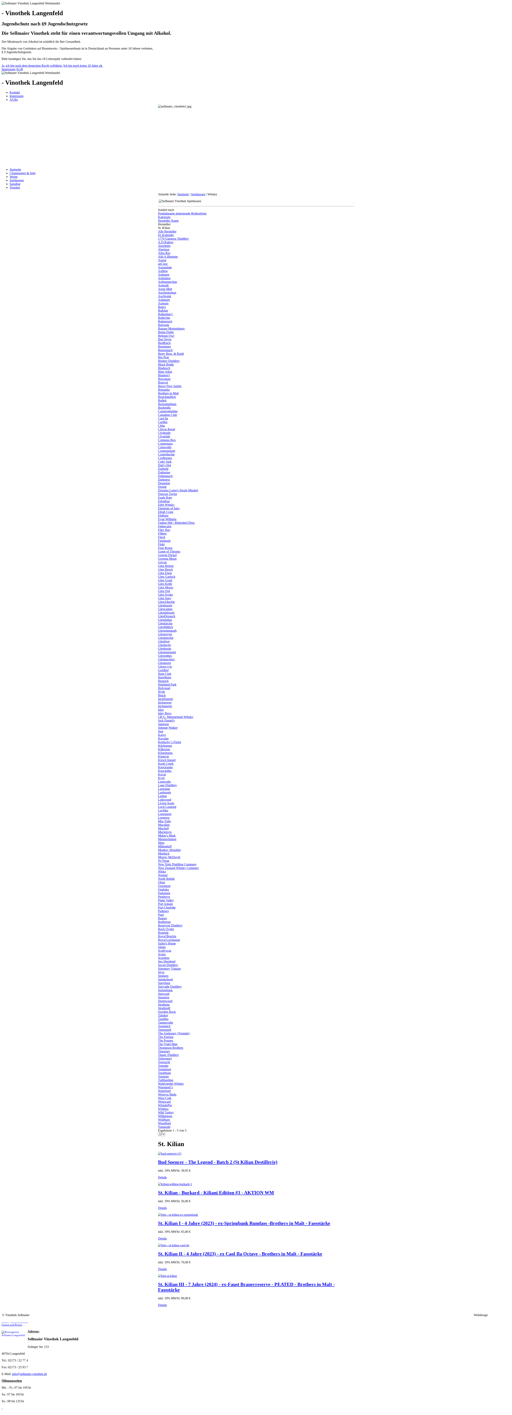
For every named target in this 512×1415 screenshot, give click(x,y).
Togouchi (164, 1062)
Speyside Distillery (170, 986)
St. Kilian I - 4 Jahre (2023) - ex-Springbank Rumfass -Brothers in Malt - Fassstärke (244, 1223)
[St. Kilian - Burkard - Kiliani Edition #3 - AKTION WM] (175, 1184)
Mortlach (163, 853)
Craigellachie (166, 454)
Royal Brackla (167, 936)
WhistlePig (165, 1105)
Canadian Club (167, 415)
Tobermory (165, 1058)
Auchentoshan (167, 292)
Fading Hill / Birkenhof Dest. (176, 522)
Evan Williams (167, 519)
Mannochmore (167, 839)
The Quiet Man (167, 1044)
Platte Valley (166, 900)
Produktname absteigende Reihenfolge (182, 213)
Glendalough (166, 612)
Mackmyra (165, 832)
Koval (162, 774)
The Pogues (165, 1040)
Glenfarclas (165, 623)
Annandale (165, 267)
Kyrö (161, 778)
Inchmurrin (165, 706)
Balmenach (165, 321)
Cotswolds (164, 447)
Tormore (163, 1076)
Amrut (162, 260)
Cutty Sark (165, 461)
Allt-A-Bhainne (168, 256)
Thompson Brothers (170, 1047)
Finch (161, 537)
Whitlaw (163, 1109)
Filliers (162, 533)
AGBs (14, 99)
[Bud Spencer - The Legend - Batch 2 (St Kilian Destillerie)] (169, 1153)
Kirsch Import (167, 760)
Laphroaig (164, 792)
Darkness (164, 479)
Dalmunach (165, 476)
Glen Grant (165, 580)
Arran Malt (165, 289)
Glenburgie (165, 605)
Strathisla (164, 1004)
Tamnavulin (165, 1022)
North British (166, 878)
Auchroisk (164, 296)
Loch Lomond (167, 806)
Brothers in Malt (168, 393)
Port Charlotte (167, 907)
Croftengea (165, 458)
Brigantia (164, 389)
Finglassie (164, 540)
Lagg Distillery (167, 785)
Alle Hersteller (167, 231)
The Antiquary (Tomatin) (174, 1033)
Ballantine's (165, 314)
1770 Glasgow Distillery (173, 238)
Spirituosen (17, 180)
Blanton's (164, 375)
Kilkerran (164, 749)
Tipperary (164, 1051)
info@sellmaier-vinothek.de (29, 1374)
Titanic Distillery (168, 1055)
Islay (161, 709)
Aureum (163, 303)
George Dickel (167, 555)
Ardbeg (163, 271)
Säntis (162, 947)
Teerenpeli (164, 1029)
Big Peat (163, 357)
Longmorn (164, 814)
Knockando (165, 767)
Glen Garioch (166, 576)
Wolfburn (164, 1119)
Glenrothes (165, 655)
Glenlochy (164, 645)
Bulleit (162, 400)
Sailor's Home (167, 943)
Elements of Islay (169, 508)
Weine (14, 176)
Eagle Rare (165, 497)
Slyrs (161, 972)
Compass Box (167, 440)
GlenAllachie (166, 602)
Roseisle (163, 932)
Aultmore (164, 299)
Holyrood (164, 688)
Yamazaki (164, 1127)
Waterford (164, 1091)
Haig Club (164, 673)
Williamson (165, 1116)
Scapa (162, 954)
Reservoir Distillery (170, 925)
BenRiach (164, 343)
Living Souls (166, 803)
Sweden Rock (167, 1011)
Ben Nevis (164, 339)
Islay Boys (164, 713)
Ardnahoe (164, 278)
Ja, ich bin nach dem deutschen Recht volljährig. (32, 65)
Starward (163, 993)
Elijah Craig (165, 512)
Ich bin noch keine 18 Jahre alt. (83, 65)
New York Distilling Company (177, 864)
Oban (161, 882)
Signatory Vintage (169, 968)
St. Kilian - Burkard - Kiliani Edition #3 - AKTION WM (216, 1192)
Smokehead (165, 979)
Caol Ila (163, 418)
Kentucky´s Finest (169, 742)
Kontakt (15, 92)
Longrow (164, 817)
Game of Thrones (169, 551)
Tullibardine (165, 1080)
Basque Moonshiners (171, 328)
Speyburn (164, 983)
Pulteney (163, 911)
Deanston (164, 483)
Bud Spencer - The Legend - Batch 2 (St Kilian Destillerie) (217, 1162)
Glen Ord (164, 591)
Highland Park (167, 684)
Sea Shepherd (166, 961)
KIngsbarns (165, 753)
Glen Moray (165, 587)
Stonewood (165, 1001)
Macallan (164, 824)
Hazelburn (164, 677)
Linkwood (164, 799)
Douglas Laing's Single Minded (178, 490)
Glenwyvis (165, 666)
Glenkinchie (165, 637)
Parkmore (164, 893)
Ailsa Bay (164, 253)
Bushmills (164, 407)
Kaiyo (162, 735)
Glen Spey (164, 598)
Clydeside (164, 433)
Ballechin (164, 317)
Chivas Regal (166, 429)
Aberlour (163, 249)
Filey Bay (164, 530)
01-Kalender (166, 235)
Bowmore (164, 379)
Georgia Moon (167, 558)
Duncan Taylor (167, 494)
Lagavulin (164, 781)
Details (162, 1177)
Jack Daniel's (166, 720)
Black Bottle (166, 364)
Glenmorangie (167, 652)
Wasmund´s (165, 1087)
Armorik (163, 285)
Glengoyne (165, 634)
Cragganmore (166, 450)
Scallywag (164, 950)
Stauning (163, 997)
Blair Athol (165, 371)
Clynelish (164, 436)
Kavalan (163, 738)
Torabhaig (164, 1073)
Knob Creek (166, 763)
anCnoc (163, 263)
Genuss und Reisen (15, 1323)
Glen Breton (166, 566)
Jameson (163, 724)
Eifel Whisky (166, 504)
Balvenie (163, 325)
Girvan (162, 562)
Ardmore (163, 274)
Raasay (162, 918)
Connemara (165, 443)
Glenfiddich (165, 627)
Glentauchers (166, 659)
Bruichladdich (167, 397)
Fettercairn (164, 526)
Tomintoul (164, 1069)
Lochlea (163, 810)
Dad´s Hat (164, 465)
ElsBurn (163, 515)
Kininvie (163, 756)
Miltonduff (165, 846)
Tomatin (163, 1065)
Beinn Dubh (166, 332)
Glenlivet (164, 641)
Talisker (163, 1015)
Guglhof (163, 670)
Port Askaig (165, 904)
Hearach (163, 681)
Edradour (164, 501)
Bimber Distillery (169, 361)
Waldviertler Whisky (171, 1083)
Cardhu (162, 422)
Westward (164, 1101)
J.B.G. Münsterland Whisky (175, 717)
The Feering (165, 1037)
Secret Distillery (168, 965)
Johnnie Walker (168, 727)
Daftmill (163, 468)
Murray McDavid (169, 857)
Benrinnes (164, 346)
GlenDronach (166, 616)
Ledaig (162, 796)
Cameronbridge (168, 411)
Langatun (164, 789)
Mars (161, 842)
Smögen (163, 975)
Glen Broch (165, 569)
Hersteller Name (168, 220)
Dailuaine (164, 472)
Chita (161, 425)
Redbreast (164, 922)
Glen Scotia (165, 594)
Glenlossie (164, 648)
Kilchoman (165, 745)
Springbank (165, 990)
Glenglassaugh (167, 630)
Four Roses (165, 548)
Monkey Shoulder (169, 850)
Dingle (162, 486)
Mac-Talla (164, 821)
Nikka (162, 871)
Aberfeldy (164, 246)
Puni (161, 914)
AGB (19, 69)
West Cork (164, 1098)
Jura (160, 731)
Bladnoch (164, 368)
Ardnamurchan (167, 281)
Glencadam (165, 609)
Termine (15, 187)
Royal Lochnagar (169, 940)
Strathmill (164, 1008)
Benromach (165, 350)
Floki (161, 544)
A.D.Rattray (166, 242)
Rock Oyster (166, 929)
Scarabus (163, 958)
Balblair (163, 310)
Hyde (161, 691)
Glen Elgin (165, 573)
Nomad (162, 875)
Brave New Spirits (169, 386)
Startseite (15, 169)
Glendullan (165, 619)
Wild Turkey (166, 1112)
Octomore (164, 886)
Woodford (164, 1123)
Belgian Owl (166, 335)
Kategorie (164, 217)
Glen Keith (165, 584)
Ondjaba (163, 889)
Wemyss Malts (167, 1094)
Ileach (162, 695)
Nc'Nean (163, 860)
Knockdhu (164, 771)
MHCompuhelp (499, 1315)
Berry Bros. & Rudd (171, 353)
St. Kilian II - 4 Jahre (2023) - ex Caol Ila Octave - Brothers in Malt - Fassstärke (240, 1253)
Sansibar (15, 184)
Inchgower (165, 702)
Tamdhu (163, 1019)
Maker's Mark (167, 835)
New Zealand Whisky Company (178, 868)
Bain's (162, 307)
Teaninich (164, 1026)
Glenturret (164, 663)
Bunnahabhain (167, 404)
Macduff (163, 828)
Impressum (8, 69)
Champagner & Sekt (22, 173)
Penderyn (164, 896)
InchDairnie (165, 699)
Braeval (163, 382)
